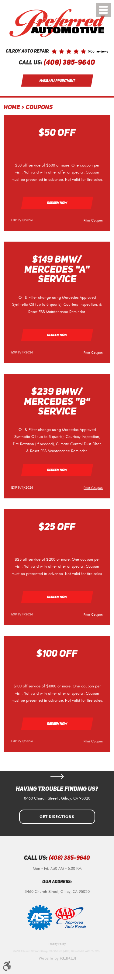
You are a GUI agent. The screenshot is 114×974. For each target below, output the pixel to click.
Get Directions (57, 816)
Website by (57, 958)
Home (12, 108)
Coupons (39, 108)
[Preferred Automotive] (57, 23)
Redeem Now (57, 203)
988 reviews (98, 51)
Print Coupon (93, 220)
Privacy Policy (57, 944)
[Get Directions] (57, 776)
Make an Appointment (57, 80)
